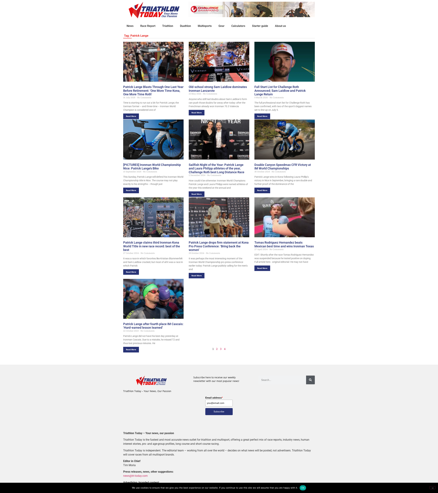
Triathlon (167, 26)
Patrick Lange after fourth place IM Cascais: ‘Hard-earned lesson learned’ (153, 326)
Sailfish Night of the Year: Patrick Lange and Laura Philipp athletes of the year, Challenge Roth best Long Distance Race (216, 168)
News (130, 26)
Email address (214, 397)
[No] (432, 487)
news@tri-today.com (135, 475)
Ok (302, 487)
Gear (221, 26)
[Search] (310, 380)
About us (280, 26)
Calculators (238, 26)
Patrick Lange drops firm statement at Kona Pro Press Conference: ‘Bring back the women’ (219, 246)
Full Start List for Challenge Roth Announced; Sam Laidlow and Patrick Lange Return (280, 90)
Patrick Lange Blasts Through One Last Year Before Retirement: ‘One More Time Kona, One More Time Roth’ (153, 90)
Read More (131, 116)
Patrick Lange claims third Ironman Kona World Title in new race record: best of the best (151, 246)
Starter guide (260, 26)
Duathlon (185, 26)
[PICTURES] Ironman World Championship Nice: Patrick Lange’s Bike (152, 166)
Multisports (205, 26)
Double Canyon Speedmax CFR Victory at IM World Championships (282, 166)
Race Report (147, 26)
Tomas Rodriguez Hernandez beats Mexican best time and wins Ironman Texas (284, 244)
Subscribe (219, 411)
